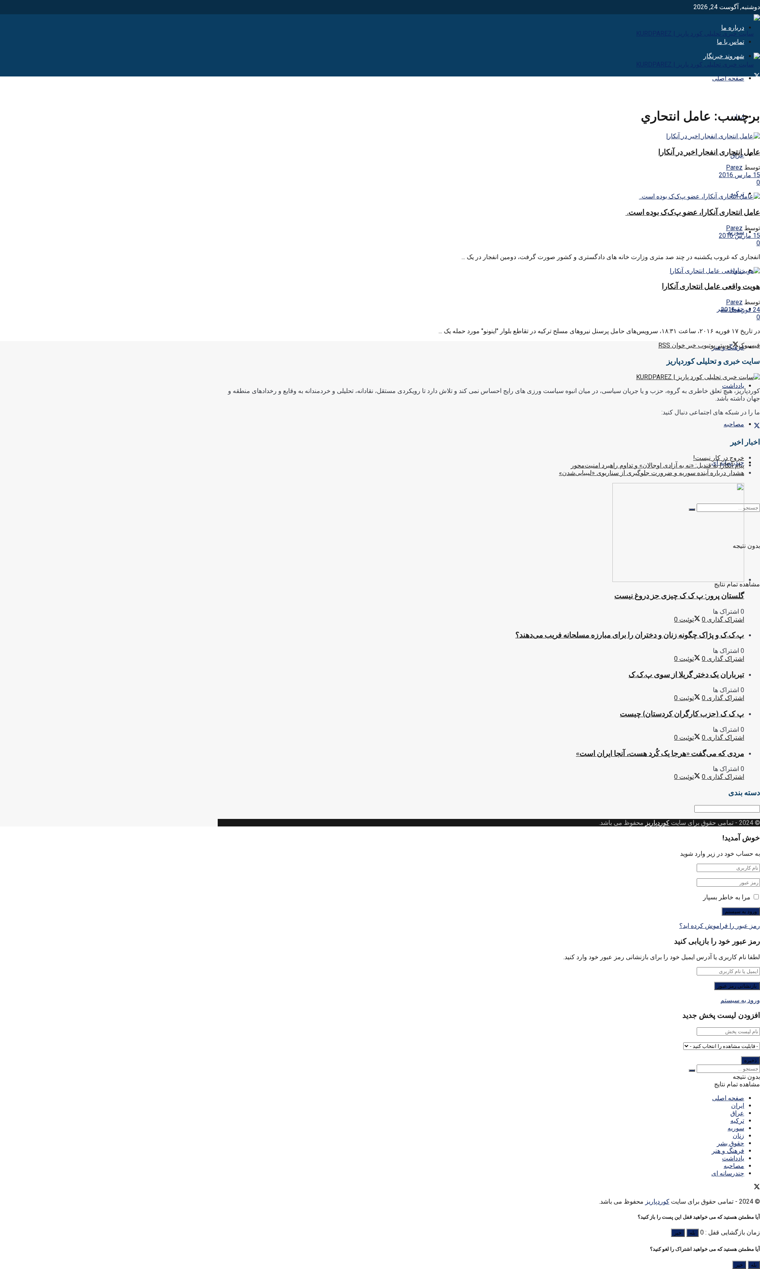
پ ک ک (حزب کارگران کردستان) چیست (682, 713)
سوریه (736, 1128)
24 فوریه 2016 (740, 309)
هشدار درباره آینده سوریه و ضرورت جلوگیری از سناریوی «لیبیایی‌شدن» (651, 473)
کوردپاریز (657, 822)
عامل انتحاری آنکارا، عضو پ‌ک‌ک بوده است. (692, 212)
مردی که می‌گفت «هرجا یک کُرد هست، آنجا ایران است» (660, 753)
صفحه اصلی (728, 78)
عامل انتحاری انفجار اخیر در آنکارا (709, 151)
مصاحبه (734, 424)
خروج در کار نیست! (718, 458)
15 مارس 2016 (739, 175)
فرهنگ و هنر (728, 1151)
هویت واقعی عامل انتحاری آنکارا (711, 286)
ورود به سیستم (740, 1000)
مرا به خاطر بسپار (726, 897)
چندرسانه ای (727, 1173)
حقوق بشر (730, 1143)
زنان (738, 1135)
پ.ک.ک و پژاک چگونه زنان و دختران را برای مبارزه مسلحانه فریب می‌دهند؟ (629, 634)
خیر (678, 1233)
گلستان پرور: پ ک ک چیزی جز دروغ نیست (679, 595)
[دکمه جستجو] (692, 1070)
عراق (737, 1113)
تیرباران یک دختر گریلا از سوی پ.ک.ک (686, 674)
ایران (737, 1105)
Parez (734, 167)
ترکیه (737, 1120)
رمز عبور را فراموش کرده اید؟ (719, 925)
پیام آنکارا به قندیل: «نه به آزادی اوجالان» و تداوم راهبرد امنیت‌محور (657, 465)
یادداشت (733, 385)
